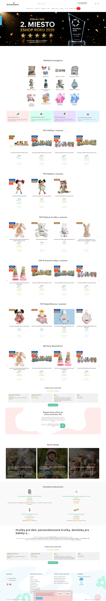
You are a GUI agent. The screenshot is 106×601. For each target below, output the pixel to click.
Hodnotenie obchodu (53, 388)
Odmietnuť (60, 593)
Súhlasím (67, 593)
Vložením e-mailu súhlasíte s (53, 425)
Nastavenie (39, 598)
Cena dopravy (33, 583)
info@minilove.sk (12, 578)
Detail (19, 163)
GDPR (31, 592)
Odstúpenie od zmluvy (35, 588)
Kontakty (32, 576)
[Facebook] (7, 584)
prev (7, 237)
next (99, 237)
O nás (31, 578)
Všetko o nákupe (34, 580)
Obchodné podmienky (35, 589)
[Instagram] (10, 584)
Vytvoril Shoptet (89, 599)
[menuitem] (30, 8)
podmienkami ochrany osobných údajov (53, 426)
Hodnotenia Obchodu (35, 581)
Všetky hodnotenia (53, 405)
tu (53, 595)
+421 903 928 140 (82, 3)
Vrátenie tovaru (33, 586)
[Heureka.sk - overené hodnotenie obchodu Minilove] (81, 582)
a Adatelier (96, 599)
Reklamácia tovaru (34, 584)
